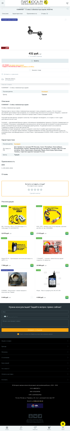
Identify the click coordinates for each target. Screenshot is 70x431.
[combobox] (5, 316)
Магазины (5, 352)
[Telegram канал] (40, 416)
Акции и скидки (6, 341)
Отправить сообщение (35, 330)
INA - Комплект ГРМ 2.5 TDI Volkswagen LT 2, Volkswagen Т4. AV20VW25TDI (14, 227)
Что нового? (5, 368)
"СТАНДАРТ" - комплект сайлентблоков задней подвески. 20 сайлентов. (50, 259)
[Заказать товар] (31, 297)
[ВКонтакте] (35, 416)
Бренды (4, 346)
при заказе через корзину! (16, 65)
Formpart (45, 91)
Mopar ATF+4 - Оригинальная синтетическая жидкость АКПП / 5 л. (17, 259)
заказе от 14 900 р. (28, 66)
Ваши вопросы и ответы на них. (35, 421)
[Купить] (31, 233)
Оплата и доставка (7, 374)
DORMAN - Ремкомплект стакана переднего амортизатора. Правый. (14, 291)
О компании (5, 357)
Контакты (4, 379)
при (22, 66)
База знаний (5, 363)
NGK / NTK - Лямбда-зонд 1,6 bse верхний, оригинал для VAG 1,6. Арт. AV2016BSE (51, 227)
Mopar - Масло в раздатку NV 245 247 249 (48, 290)
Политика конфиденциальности (35, 422)
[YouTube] (31, 416)
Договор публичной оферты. (35, 419)
